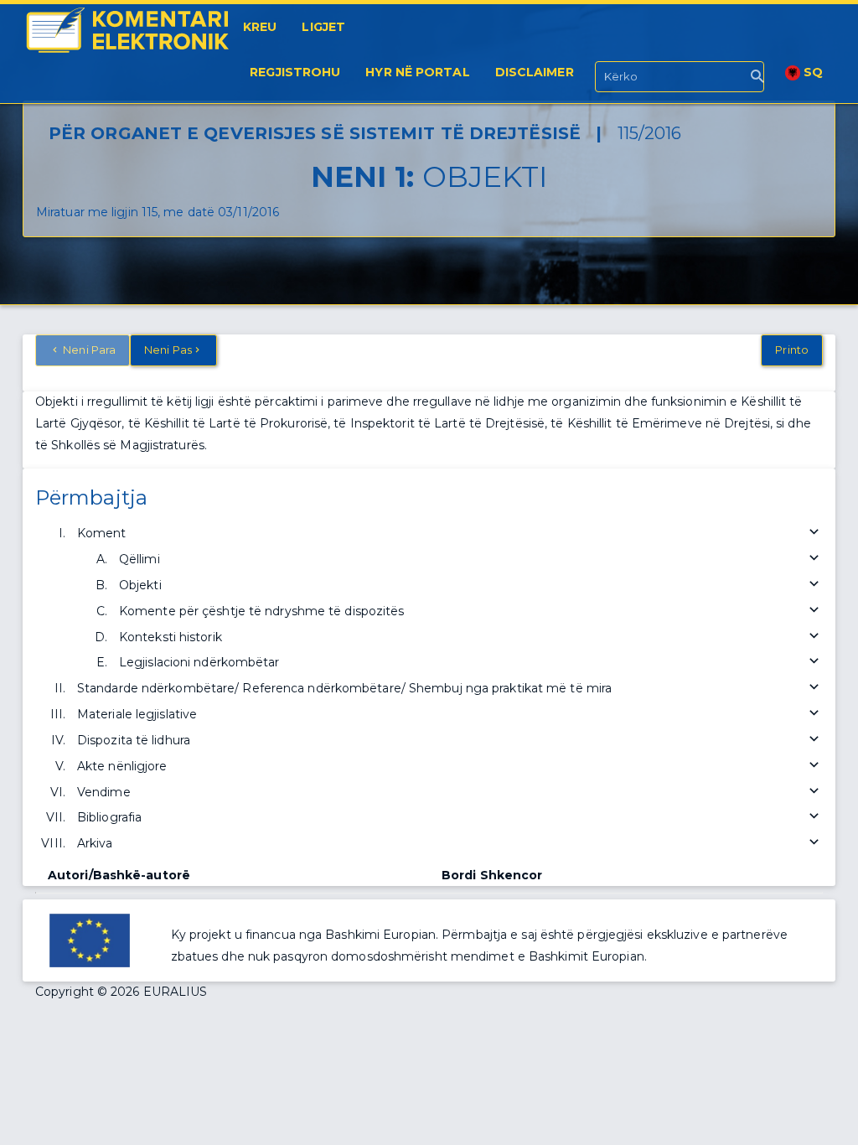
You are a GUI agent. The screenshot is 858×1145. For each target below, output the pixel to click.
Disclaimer (534, 72)
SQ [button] (811, 72)
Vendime (104, 792)
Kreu (260, 26)
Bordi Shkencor (492, 875)
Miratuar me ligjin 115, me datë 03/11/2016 (157, 212)
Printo (792, 349)
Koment (102, 533)
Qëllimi (139, 559)
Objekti (140, 585)
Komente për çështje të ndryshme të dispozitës (262, 611)
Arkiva (95, 843)
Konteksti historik (170, 637)
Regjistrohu (295, 72)
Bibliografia (109, 817)
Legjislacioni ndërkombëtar (199, 662)
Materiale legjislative (137, 714)
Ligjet (323, 26)
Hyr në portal (417, 72)
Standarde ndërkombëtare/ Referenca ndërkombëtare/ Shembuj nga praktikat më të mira (344, 688)
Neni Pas (168, 349)
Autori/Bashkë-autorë (119, 875)
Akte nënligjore (122, 766)
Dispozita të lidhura (133, 740)
